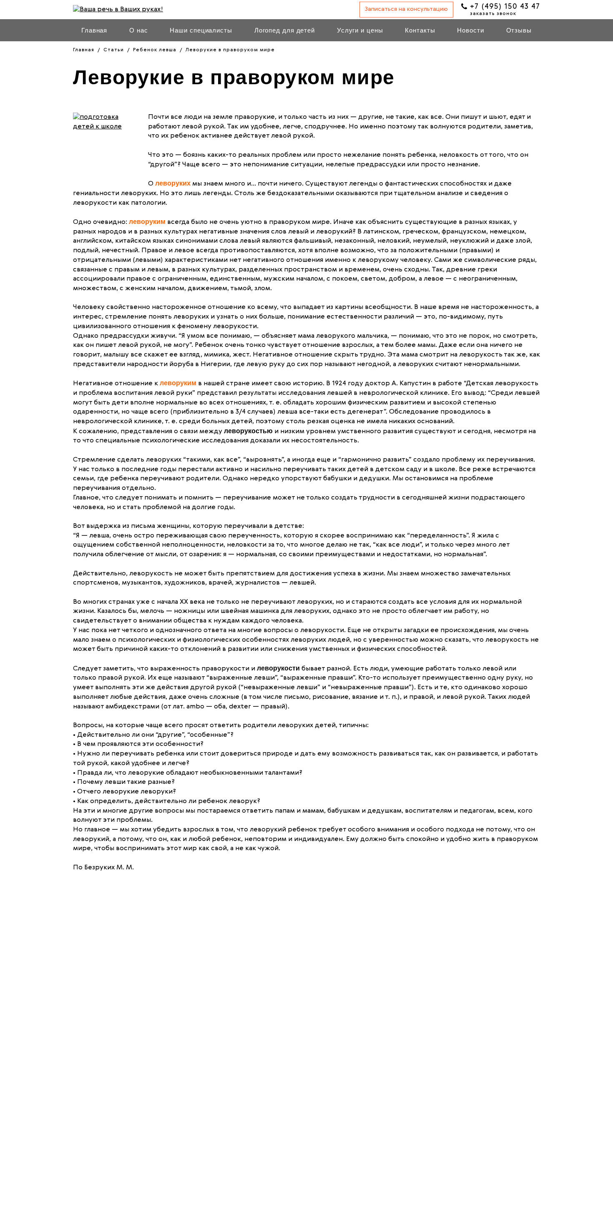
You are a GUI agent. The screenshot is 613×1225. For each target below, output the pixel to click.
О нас (138, 30)
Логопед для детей (284, 30)
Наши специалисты (201, 30)
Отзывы (519, 30)
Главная (94, 30)
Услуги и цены (360, 30)
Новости (470, 30)
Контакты (420, 30)
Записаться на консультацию (406, 9)
